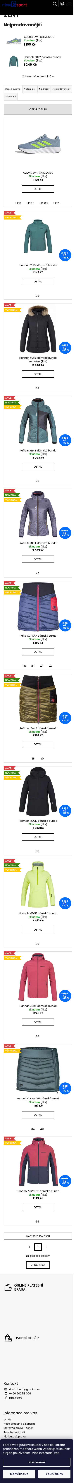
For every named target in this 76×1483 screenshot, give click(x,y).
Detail (38, 189)
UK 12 (56, 203)
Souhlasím (54, 1474)
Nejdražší (44, 88)
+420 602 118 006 (20, 1393)
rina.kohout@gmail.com (24, 1389)
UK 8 (18, 203)
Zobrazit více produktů (36, 76)
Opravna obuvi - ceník (18, 1428)
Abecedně (10, 96)
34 (33, 1129)
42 (37, 573)
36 (24, 666)
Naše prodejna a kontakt (19, 1424)
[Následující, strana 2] (38, 1247)
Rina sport (15, 1398)
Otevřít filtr (38, 109)
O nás (7, 1419)
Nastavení (36, 1462)
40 (42, 666)
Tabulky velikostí (14, 1432)
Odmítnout (19, 1474)
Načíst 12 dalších (38, 1236)
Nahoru (39, 1265)
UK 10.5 (44, 203)
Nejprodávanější (61, 88)
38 (37, 296)
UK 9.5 (30, 203)
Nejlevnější (29, 88)
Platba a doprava (15, 1436)
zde (56, 1453)
